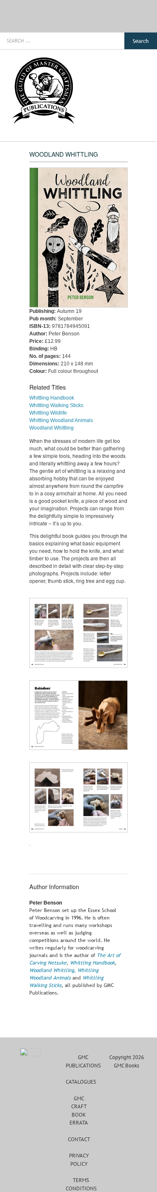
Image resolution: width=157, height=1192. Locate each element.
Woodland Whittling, (52, 970)
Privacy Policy (79, 1159)
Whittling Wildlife (48, 413)
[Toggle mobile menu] (141, 54)
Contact (79, 1139)
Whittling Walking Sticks (56, 405)
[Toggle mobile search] (126, 54)
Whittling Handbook (51, 398)
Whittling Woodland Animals (61, 420)
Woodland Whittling (51, 428)
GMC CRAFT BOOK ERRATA (78, 1111)
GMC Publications (83, 1061)
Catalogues (81, 1081)
